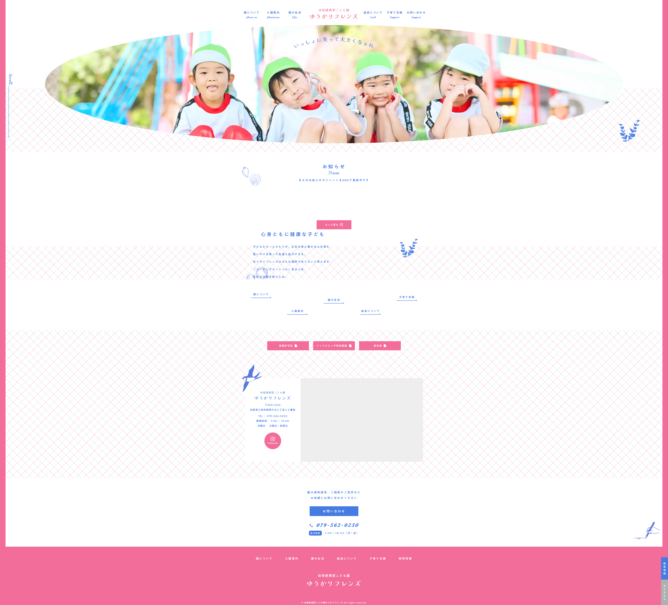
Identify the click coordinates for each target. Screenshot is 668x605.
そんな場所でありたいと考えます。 (307, 261)
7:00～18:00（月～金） (342, 533)
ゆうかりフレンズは (267, 261)
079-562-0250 (337, 525)
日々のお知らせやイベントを (320, 180)
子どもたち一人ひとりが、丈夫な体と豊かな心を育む (291, 246)
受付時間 (315, 533)
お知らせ (334, 166)
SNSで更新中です (355, 180)
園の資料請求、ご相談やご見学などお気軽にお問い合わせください (334, 495)
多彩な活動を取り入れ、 (270, 277)
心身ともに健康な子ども (293, 234)
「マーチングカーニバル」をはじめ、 (280, 269)
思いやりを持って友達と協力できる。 (280, 254)
